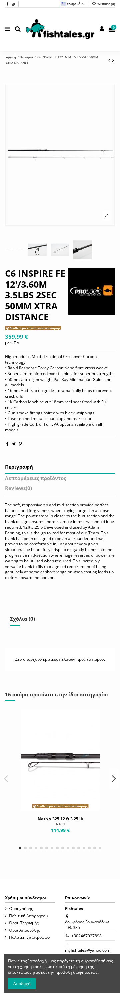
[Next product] (113, 60)
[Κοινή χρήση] (7, 444)
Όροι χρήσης (21, 908)
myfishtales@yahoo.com (87, 950)
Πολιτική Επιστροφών (29, 937)
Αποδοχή (21, 983)
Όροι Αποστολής (24, 930)
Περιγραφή (19, 467)
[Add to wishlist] (53, 809)
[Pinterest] (20, 444)
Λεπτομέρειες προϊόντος (35, 479)
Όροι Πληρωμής (24, 923)
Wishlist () (105, 3)
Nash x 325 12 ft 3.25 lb (60, 819)
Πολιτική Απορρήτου (28, 916)
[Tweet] (14, 444)
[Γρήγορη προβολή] (68, 809)
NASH (60, 824)
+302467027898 (86, 936)
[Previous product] (110, 60)
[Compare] (60, 809)
